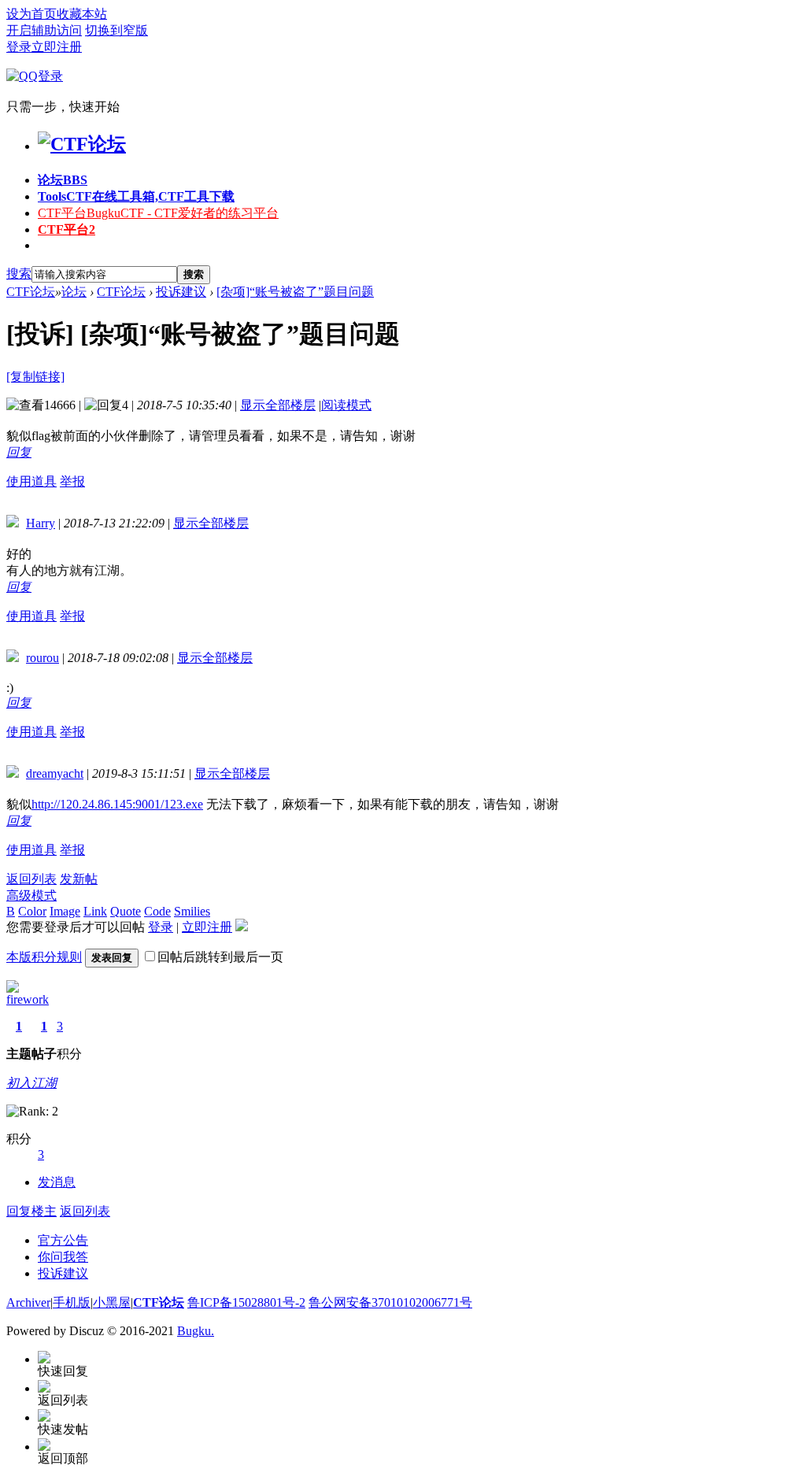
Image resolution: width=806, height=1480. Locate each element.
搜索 (18, 273)
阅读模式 (346, 405)
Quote (125, 911)
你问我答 (63, 1257)
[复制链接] (35, 376)
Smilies (192, 911)
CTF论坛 (30, 291)
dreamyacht (54, 773)
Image (65, 911)
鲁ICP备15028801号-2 (246, 1302)
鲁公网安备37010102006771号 (390, 1302)
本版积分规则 (44, 957)
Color (32, 911)
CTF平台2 (66, 229)
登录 (18, 47)
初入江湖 (31, 1083)
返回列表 (31, 879)
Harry (40, 523)
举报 (72, 481)
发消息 (57, 1182)
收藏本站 (82, 13)
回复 (18, 452)
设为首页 (31, 13)
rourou (42, 657)
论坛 (62, 180)
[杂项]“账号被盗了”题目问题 (295, 291)
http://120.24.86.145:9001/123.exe (117, 804)
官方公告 (63, 1240)
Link (95, 911)
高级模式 (31, 895)
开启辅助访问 (44, 30)
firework (27, 999)
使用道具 (31, 481)
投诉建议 (181, 291)
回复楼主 (31, 1211)
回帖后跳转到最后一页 (220, 957)
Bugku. (195, 1331)
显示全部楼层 (278, 405)
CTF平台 (158, 213)
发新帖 (79, 879)
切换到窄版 (116, 30)
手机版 (72, 1302)
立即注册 (56, 47)
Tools (136, 196)
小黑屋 (112, 1302)
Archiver (28, 1302)
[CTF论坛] (82, 144)
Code (157, 911)
